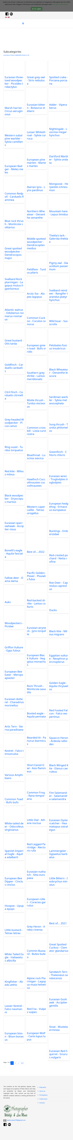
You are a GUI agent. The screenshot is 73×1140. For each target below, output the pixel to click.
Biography (42, 1087)
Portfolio (42, 1103)
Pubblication (43, 1099)
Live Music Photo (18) (10, 55)
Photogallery (43, 1095)
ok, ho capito (36, 9)
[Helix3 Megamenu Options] (23, 23)
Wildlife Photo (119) (23, 55)
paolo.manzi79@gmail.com (16, 1120)
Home (10, 35)
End (22, 1063)
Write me (42, 1091)
